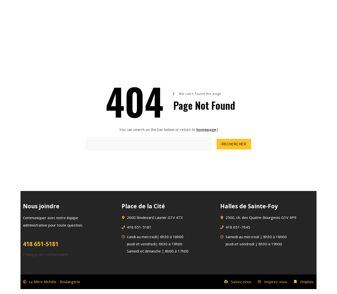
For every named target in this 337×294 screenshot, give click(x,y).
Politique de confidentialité (45, 254)
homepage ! (207, 129)
